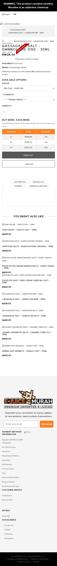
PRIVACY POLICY (24, 562)
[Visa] (27, 431)
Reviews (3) (38, 182)
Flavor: (6, 83)
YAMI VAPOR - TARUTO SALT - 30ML (19, 229)
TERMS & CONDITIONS (39, 559)
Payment (18, 186)
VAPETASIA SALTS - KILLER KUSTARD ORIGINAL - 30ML (27, 246)
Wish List (29, 164)
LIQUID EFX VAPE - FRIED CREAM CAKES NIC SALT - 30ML (26, 281)
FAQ (4, 473)
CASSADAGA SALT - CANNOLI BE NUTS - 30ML (24, 315)
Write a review (32, 59)
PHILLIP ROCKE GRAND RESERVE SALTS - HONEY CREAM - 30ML (28, 267)
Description (20, 182)
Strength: (8, 94)
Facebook (9, 525)
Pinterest (8, 534)
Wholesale (7, 464)
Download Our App (10, 486)
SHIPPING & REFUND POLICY (18, 559)
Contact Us (7, 495)
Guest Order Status (10, 477)
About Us (6, 451)
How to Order (8, 469)
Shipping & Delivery (38, 186)
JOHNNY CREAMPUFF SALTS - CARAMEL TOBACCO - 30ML (27, 333)
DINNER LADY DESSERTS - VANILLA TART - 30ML (24, 351)
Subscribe (46, 424)
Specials (6, 516)
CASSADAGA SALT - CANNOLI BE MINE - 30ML (24, 299)
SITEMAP (36, 562)
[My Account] (14, 19)
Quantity (7, 106)
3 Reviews (19, 59)
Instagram (9, 538)
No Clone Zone (8, 447)
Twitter (7, 529)
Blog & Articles (8, 482)
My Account (7, 500)
